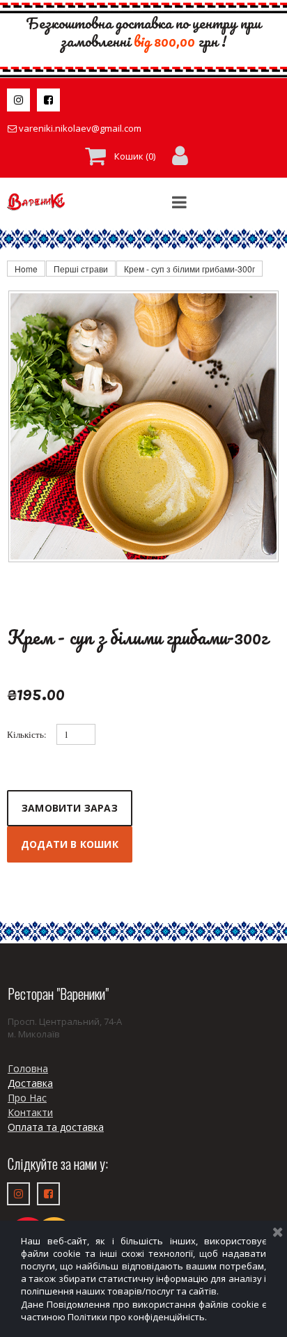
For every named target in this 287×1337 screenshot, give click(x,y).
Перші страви (81, 269)
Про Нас (27, 1097)
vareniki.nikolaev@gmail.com (80, 128)
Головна (28, 1068)
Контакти (30, 1112)
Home (26, 269)
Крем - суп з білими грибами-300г (189, 269)
